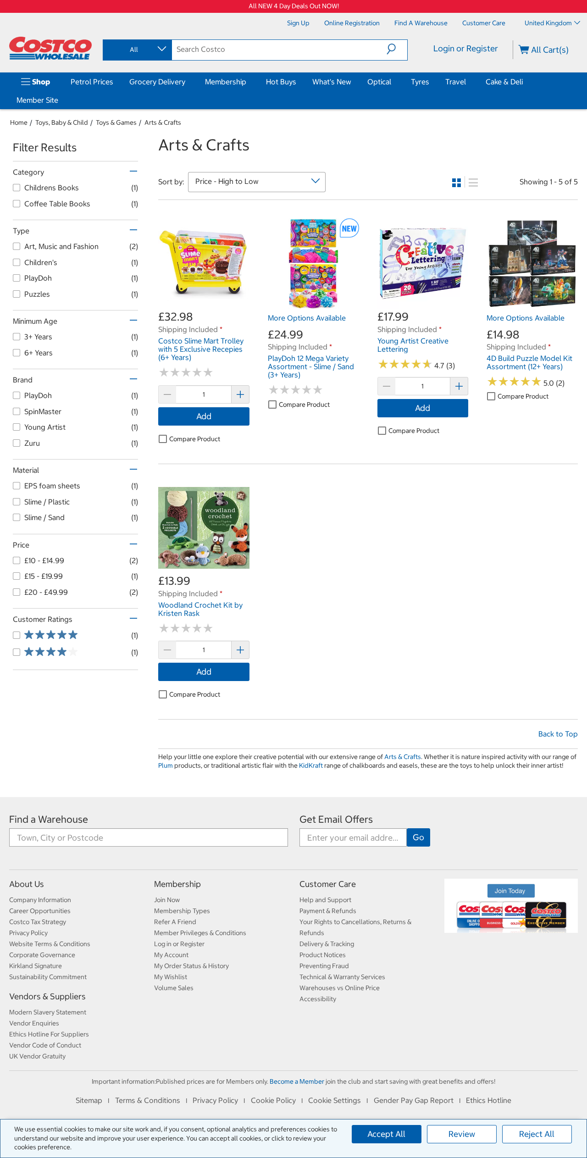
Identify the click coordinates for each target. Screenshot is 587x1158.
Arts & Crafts (162, 122)
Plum (165, 765)
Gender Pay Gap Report (414, 1100)
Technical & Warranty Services (342, 977)
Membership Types (182, 911)
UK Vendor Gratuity (37, 1056)
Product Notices (322, 955)
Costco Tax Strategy (37, 922)
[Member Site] (60, 100)
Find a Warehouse (48, 819)
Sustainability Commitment (48, 977)
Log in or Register (179, 944)
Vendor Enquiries (34, 1023)
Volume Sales (174, 988)
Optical (379, 81)
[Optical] (393, 81)
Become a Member (297, 1081)
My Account (171, 955)
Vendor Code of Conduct (45, 1045)
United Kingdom (548, 23)
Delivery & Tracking (326, 944)
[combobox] (136, 49)
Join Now (167, 900)
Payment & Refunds (327, 911)
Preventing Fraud (324, 966)
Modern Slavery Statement (47, 1012)
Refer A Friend (175, 922)
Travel (455, 81)
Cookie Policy (273, 1100)
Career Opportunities (40, 911)
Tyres (420, 81)
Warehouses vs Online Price (339, 988)
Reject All (536, 1134)
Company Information (40, 900)
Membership (225, 81)
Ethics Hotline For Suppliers (49, 1034)
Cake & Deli (504, 81)
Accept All (386, 1134)
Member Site (37, 100)
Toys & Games (116, 122)
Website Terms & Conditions (49, 944)
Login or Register (465, 48)
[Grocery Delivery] (187, 81)
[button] (397, 49)
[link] (203, 304)
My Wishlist (170, 977)
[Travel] (468, 81)
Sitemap (89, 1100)
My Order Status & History (191, 966)
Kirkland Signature (35, 966)
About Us (26, 884)
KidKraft (311, 765)
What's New (331, 81)
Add (203, 416)
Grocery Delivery (157, 81)
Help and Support (325, 900)
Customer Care (327, 884)
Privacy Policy (28, 933)
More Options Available (307, 317)
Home (19, 122)
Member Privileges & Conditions (200, 933)
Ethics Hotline (488, 1100)
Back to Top (558, 733)
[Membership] (248, 81)
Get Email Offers (336, 819)
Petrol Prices (92, 81)
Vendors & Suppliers (47, 996)
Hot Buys (281, 81)
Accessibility (317, 999)
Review (462, 1134)
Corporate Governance (42, 955)
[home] (50, 48)
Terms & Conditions (147, 1100)
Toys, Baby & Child (61, 122)
